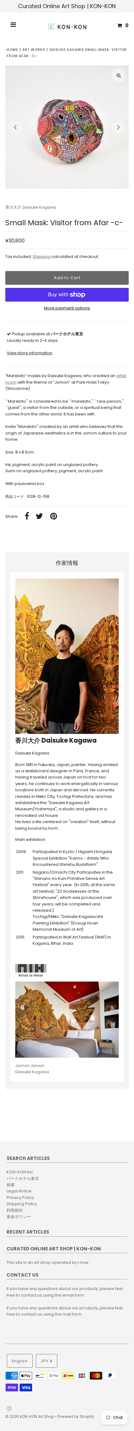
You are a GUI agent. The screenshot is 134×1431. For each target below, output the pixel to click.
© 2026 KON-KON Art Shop (30, 1416)
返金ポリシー (19, 1216)
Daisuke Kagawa (32, 1068)
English (20, 1361)
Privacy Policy (20, 1197)
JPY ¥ (46, 1361)
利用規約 (15, 1210)
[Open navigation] (13, 25)
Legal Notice (19, 1191)
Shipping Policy (22, 1203)
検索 (11, 1184)
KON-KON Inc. (20, 1172)
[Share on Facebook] (27, 516)
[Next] (119, 127)
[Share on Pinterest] (53, 516)
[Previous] (15, 127)
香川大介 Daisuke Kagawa (30, 207)
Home (12, 49)
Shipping (41, 256)
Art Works (33, 49)
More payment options (67, 308)
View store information (29, 353)
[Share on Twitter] (39, 516)
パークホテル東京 (23, 1178)
